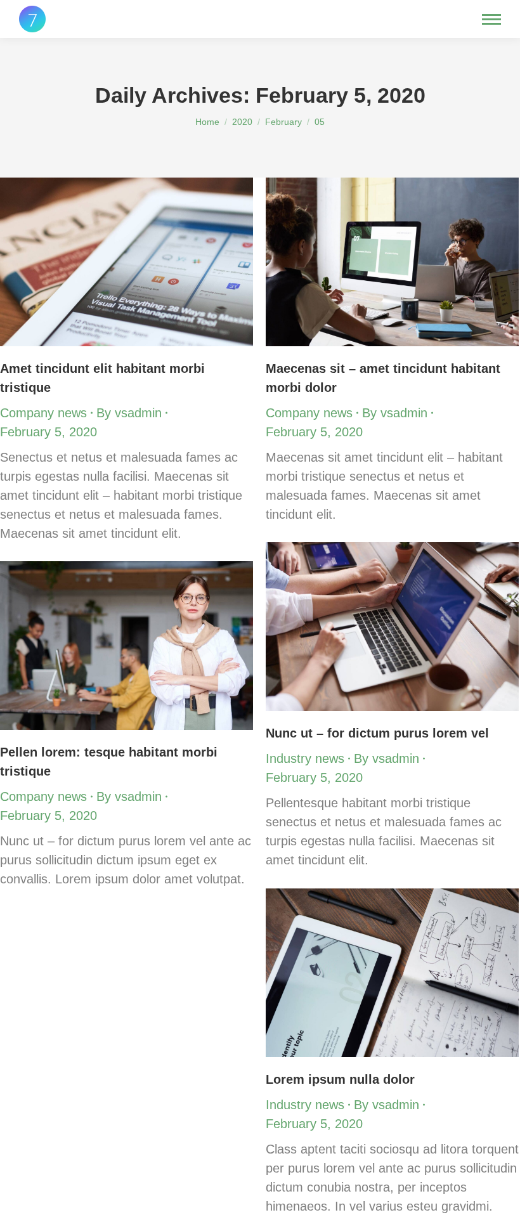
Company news (43, 413)
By (129, 413)
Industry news (305, 758)
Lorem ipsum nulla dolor (340, 1079)
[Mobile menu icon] (491, 19)
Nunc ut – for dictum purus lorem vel (377, 733)
